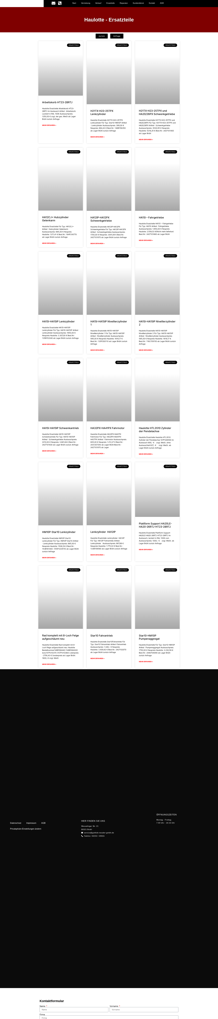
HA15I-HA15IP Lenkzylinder (58, 321)
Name (43, 1006)
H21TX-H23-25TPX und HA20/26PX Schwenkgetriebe (157, 112)
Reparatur (124, 3)
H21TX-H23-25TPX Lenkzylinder (101, 112)
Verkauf (98, 3)
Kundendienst (138, 3)
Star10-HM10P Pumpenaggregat (149, 637)
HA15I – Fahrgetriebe (151, 217)
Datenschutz (15, 823)
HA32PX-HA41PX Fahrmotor (107, 428)
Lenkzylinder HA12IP (103, 531)
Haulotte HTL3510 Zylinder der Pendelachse (155, 430)
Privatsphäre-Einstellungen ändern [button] (25, 829)
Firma (42, 1014)
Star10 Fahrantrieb (101, 635)
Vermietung (85, 3)
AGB (162, 3)
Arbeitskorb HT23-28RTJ (57, 102)
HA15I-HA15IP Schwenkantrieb (60, 428)
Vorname (114, 1006)
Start (74, 3)
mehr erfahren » (49, 125)
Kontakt (152, 3)
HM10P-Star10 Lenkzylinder (59, 532)
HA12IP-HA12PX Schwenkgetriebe (101, 219)
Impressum (31, 823)
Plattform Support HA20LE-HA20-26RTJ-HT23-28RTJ (155, 525)
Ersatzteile (110, 3)
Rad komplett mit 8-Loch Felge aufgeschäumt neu (60, 637)
